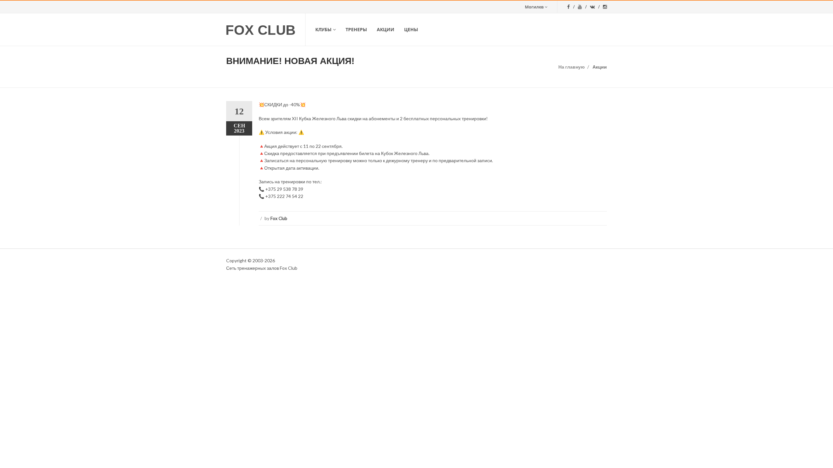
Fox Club (260, 30)
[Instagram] (605, 7)
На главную (571, 67)
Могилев (534, 7)
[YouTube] (582, 7)
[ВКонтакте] (595, 7)
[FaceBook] (571, 7)
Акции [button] (385, 29)
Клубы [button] (323, 29)
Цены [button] (411, 29)
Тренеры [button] (356, 29)
